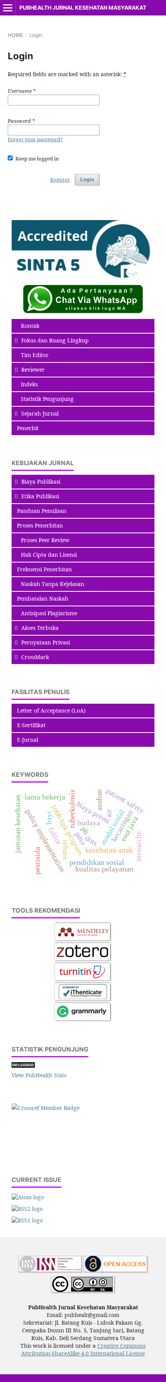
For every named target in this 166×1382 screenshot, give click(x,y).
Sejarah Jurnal (40, 413)
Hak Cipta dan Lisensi (49, 554)
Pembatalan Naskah (42, 598)
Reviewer (33, 369)
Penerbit (28, 428)
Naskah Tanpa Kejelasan (52, 584)
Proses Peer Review (45, 540)
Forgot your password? (35, 139)
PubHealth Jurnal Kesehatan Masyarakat (82, 7)
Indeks (29, 384)
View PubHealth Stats (39, 1075)
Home (15, 35)
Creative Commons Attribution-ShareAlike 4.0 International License (83, 1349)
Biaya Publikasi (40, 481)
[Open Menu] (7, 7)
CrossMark (35, 657)
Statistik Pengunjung (47, 398)
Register (60, 179)
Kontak (30, 325)
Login (87, 179)
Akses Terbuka (40, 627)
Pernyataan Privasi (45, 642)
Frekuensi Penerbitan (44, 569)
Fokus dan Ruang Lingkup (55, 340)
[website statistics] (23, 1065)
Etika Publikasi (40, 496)
